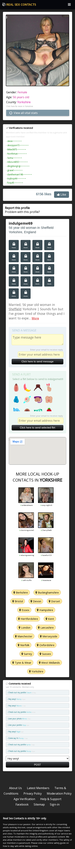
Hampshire (46, 610)
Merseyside (49, 636)
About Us (15, 788)
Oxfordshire (46, 645)
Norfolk (24, 645)
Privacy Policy (32, 793)
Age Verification (24, 799)
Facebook (22, 804)
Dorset (55, 601)
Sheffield (15, 309)
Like (63, 194)
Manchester (24, 636)
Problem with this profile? (22, 210)
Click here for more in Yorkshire (19, 106)
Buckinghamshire (48, 592)
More (35, 318)
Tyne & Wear (22, 662)
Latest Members (38, 788)
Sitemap (39, 804)
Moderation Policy (59, 793)
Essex (25, 610)
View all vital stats (25, 113)
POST (37, 764)
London (25, 627)
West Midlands (50, 662)
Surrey (27, 654)
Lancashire (47, 627)
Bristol (18, 601)
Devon (36, 601)
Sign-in (55, 804)
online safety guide (56, 843)
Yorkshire (24, 102)
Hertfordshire (29, 619)
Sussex (46, 654)
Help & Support (50, 799)
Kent (50, 619)
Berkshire (21, 592)
